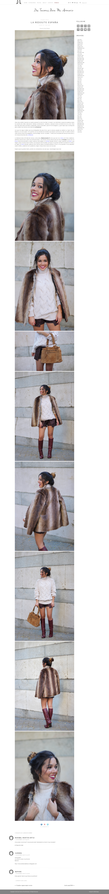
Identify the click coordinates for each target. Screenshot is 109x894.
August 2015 (80, 111)
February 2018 (80, 68)
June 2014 (79, 131)
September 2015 (80, 110)
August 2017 (80, 77)
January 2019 (80, 56)
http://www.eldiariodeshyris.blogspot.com (26, 863)
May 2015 (79, 116)
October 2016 (80, 91)
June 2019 (79, 53)
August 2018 (80, 64)
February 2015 (80, 120)
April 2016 (79, 100)
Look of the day (44, 25)
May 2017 (79, 81)
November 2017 (80, 72)
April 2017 (79, 82)
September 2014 (80, 127)
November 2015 (80, 107)
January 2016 (80, 104)
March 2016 (79, 101)
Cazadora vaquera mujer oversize (23, 885)
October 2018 (80, 61)
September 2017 (80, 75)
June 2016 (79, 97)
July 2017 (79, 78)
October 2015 (80, 108)
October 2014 (80, 126)
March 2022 (79, 40)
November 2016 (80, 90)
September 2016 (80, 92)
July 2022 (79, 39)
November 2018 (80, 59)
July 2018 (79, 65)
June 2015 (79, 114)
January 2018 (80, 69)
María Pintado (47, 28)
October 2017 (80, 74)
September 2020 (80, 48)
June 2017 (79, 79)
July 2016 (79, 95)
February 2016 (80, 103)
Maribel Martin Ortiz (25, 838)
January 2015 (80, 121)
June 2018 (79, 66)
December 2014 (80, 123)
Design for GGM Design (94, 891)
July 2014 (79, 130)
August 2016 (80, 94)
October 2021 (80, 42)
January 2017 (80, 87)
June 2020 (79, 49)
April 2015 (79, 117)
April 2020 (79, 51)
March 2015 (79, 118)
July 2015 (79, 113)
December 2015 (80, 105)
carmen (18, 853)
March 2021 (79, 45)
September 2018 (80, 62)
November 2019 (80, 52)
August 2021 (80, 43)
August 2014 (80, 129)
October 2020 (80, 46)
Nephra (18, 871)
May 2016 (79, 98)
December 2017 (80, 71)
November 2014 (80, 124)
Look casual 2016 (69, 885)
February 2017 (80, 85)
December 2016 (80, 88)
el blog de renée (19, 845)
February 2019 (80, 55)
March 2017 (79, 84)
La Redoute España (44, 22)
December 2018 (80, 58)
